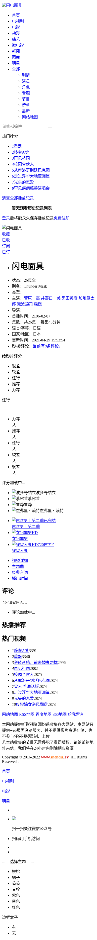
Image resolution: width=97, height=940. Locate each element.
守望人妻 (20, 550)
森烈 (38, 304)
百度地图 (43, 714)
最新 (26, 111)
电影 (16, 27)
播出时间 (20, 578)
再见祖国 (21, 158)
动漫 (16, 33)
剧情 (26, 75)
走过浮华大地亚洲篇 (31, 176)
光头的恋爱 (23, 182)
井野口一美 (51, 298)
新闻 (16, 51)
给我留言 (76, 714)
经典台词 (20, 572)
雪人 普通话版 (26, 686)
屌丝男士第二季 (26, 526)
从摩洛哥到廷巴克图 (31, 170)
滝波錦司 (25, 304)
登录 (6, 218)
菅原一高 (32, 298)
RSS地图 (26, 714)
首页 (16, 15)
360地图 (60, 714)
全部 (16, 69)
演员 (26, 81)
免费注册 (62, 218)
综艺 (16, 39)
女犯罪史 (20, 538)
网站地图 (30, 117)
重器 (17, 146)
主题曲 (18, 566)
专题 (26, 93)
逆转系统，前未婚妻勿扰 (36, 662)
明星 (16, 63)
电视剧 (18, 21)
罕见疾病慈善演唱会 (31, 188)
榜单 (26, 105)
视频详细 (20, 560)
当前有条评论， (48, 346)
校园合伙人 (23, 164)
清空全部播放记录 (18, 198)
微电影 (18, 45)
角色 (26, 87)
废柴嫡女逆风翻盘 (32, 704)
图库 (16, 57)
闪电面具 (14, 5)
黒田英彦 (70, 298)
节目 (26, 99)
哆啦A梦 (20, 152)
